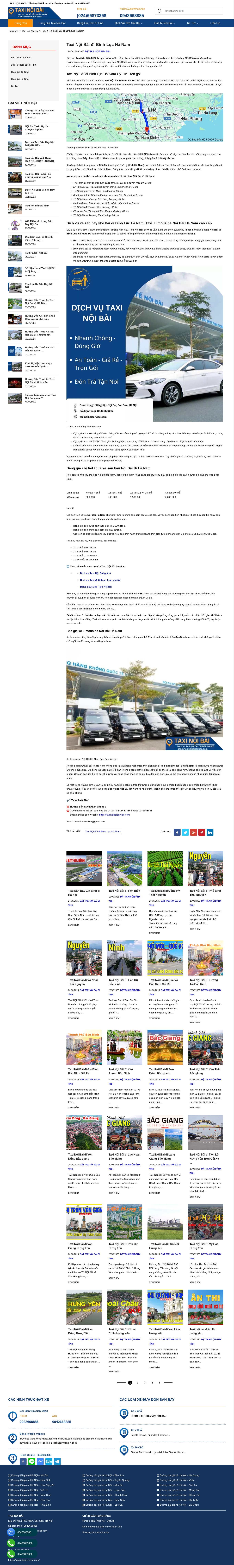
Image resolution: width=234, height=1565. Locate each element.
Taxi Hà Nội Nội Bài (36, 252)
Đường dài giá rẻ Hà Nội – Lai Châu (179, 1504)
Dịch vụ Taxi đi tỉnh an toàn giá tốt (100, 580)
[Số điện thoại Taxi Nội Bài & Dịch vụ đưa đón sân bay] (15, 271)
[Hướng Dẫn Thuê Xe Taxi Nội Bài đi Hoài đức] (15, 382)
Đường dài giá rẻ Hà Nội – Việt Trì (29, 1490)
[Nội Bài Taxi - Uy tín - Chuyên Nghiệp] (15, 129)
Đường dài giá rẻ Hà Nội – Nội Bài (29, 1475)
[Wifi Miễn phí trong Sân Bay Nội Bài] (15, 224)
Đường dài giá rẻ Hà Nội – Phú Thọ (30, 1500)
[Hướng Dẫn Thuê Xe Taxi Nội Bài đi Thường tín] (15, 335)
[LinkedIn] (210, 832)
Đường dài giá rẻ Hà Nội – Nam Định (31, 1495)
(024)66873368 (91, 15)
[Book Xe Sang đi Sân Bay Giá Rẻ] (15, 193)
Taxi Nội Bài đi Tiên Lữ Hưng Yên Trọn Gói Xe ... (204, 1158)
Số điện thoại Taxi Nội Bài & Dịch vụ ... (40, 270)
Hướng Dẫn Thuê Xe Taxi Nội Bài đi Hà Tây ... (39, 301)
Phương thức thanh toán (95, 1532)
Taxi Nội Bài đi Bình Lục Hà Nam (102, 831)
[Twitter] (185, 832)
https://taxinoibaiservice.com (114, 814)
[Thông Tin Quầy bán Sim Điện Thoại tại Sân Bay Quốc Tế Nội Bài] (15, 114)
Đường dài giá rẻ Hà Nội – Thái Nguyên (32, 1485)
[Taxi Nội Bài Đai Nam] (15, 208)
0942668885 (132, 15)
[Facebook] (177, 832)
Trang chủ (13, 31)
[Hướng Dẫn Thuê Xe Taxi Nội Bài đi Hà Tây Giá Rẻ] (15, 303)
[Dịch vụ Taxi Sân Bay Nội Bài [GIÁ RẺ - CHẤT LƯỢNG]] (15, 145)
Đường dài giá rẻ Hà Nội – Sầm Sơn (105, 1500)
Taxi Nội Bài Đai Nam (37, 205)
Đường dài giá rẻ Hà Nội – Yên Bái (104, 1485)
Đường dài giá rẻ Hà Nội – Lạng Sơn (105, 1490)
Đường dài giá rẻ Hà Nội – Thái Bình (31, 1504)
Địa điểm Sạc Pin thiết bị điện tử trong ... (39, 238)
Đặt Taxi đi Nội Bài (20, 57)
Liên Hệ (215, 23)
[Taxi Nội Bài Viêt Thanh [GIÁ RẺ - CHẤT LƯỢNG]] (15, 161)
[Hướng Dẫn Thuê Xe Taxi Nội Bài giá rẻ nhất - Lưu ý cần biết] (15, 351)
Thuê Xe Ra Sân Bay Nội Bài (39, 286)
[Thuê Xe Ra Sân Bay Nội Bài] (15, 287)
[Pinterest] (201, 832)
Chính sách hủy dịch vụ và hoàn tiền (102, 1526)
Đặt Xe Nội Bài (163, 23)
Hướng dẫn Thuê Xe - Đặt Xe (98, 1520)
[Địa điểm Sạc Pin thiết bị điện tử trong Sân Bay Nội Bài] (15, 240)
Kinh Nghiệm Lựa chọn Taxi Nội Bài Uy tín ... (38, 365)
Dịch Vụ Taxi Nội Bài (127, 23)
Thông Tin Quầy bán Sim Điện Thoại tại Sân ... (39, 112)
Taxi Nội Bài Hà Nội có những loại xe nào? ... (38, 175)
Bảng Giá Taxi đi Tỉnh (90, 23)
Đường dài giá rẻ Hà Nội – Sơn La (178, 1485)
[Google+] (193, 832)
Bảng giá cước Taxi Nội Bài (96, 586)
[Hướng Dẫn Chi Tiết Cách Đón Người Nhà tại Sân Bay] (15, 319)
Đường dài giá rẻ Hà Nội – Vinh (176, 1480)
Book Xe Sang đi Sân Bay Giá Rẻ (40, 191)
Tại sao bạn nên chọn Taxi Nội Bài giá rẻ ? (40, 396)
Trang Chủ (20, 23)
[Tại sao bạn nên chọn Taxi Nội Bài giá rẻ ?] (15, 398)
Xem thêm (73, 925)
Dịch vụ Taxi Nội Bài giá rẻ (95, 573)
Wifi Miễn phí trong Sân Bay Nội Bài (38, 223)
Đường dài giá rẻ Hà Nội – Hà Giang (179, 1475)
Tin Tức (191, 23)
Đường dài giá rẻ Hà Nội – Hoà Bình (31, 1480)
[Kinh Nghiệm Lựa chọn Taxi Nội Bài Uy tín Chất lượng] (15, 366)
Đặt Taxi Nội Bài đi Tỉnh (34, 31)
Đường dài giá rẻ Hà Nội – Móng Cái (179, 1490)
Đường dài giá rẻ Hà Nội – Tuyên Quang (107, 1480)
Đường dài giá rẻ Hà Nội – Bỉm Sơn (104, 1475)
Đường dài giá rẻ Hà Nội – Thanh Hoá (106, 1495)
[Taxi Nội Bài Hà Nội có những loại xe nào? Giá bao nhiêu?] (15, 177)
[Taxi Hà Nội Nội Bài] (15, 256)
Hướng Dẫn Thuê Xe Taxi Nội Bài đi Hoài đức (39, 381)
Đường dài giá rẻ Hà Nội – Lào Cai (104, 1504)
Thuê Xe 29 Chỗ (20, 79)
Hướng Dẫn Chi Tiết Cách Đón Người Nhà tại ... (40, 317)
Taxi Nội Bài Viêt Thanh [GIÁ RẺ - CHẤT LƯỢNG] (39, 159)
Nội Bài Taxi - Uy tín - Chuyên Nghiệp (37, 128)
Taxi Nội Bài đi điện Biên (124, 890)
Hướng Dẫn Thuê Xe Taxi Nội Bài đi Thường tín (39, 333)
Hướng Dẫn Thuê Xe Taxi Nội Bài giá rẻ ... (39, 349)
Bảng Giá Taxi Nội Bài (52, 23)
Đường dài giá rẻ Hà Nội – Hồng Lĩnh (179, 1495)
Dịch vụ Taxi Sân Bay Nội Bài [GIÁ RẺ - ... (39, 144)
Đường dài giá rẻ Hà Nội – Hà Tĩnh (178, 1500)
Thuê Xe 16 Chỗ (20, 72)
